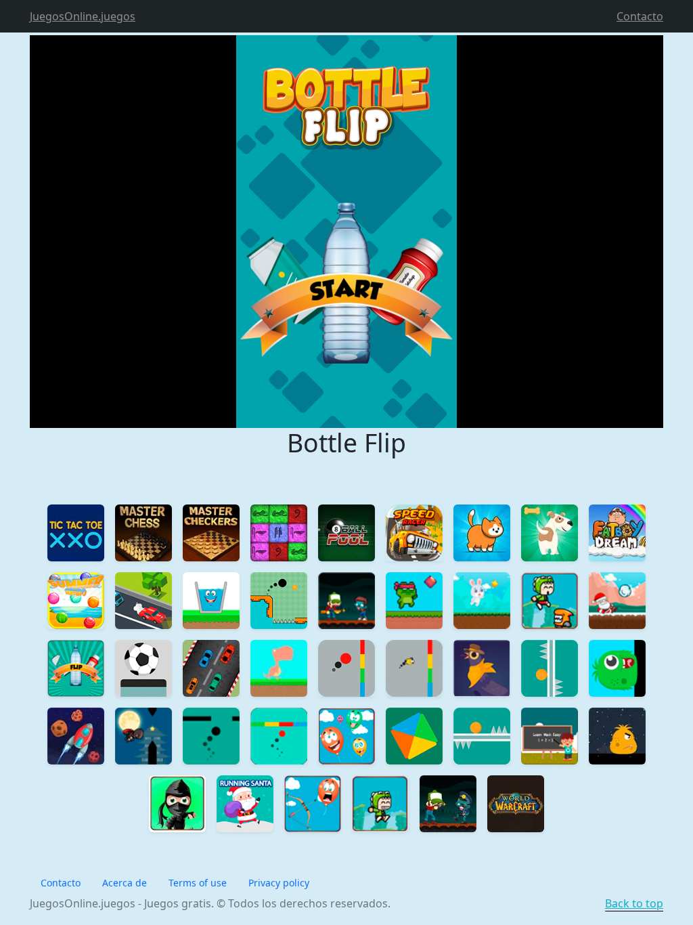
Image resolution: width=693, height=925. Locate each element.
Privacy (278, 882)
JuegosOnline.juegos (82, 16)
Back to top (634, 903)
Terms (198, 882)
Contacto (640, 16)
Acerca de (124, 882)
